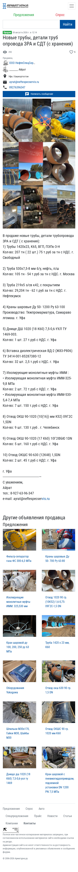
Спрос (60, 15)
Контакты (30, 823)
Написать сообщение (39, 94)
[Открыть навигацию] (71, 6)
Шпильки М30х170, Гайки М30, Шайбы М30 (17, 733)
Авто (41, 808)
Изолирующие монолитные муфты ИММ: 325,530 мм (18, 602)
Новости (52, 816)
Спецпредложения (17, 816)
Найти (67, 24)
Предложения (23, 15)
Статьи (67, 816)
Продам (7, 32)
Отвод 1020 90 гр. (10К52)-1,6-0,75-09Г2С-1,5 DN (56, 602)
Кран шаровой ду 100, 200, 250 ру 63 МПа (17, 647)
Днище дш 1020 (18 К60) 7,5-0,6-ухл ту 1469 (18, 778)
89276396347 (17, 87)
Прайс (38, 816)
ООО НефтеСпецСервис (23, 63)
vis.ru (46, 498)
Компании (12, 823)
